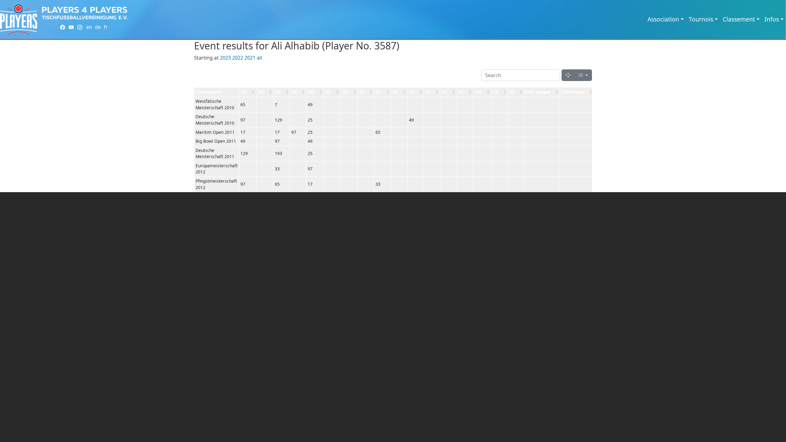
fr (106, 27)
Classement (739, 19)
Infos (772, 19)
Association (663, 19)
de (98, 27)
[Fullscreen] (568, 75)
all (259, 57)
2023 (225, 57)
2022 (237, 57)
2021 (249, 57)
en (89, 27)
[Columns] (583, 75)
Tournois (701, 19)
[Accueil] (18, 19)
